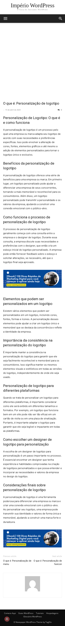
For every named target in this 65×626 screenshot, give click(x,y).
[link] (32, 5)
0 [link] (61, 110)
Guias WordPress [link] (25, 613)
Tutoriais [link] (40, 613)
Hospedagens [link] (52, 613)
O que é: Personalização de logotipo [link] (31, 103)
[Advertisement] (32, 64)
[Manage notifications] (6, 619)
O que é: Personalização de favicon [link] (48, 562)
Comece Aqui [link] (10, 613)
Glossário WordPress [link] (32, 616)
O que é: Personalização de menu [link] (17, 562)
